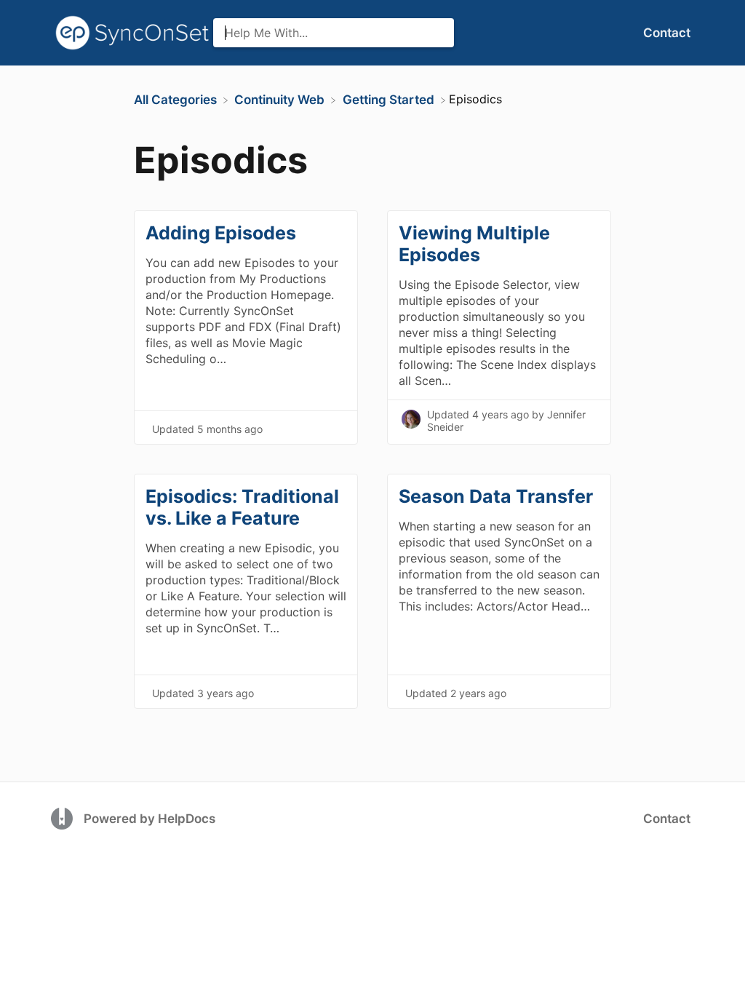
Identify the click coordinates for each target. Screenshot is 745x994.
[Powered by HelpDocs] (63, 817)
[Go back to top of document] (654, 917)
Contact (666, 32)
